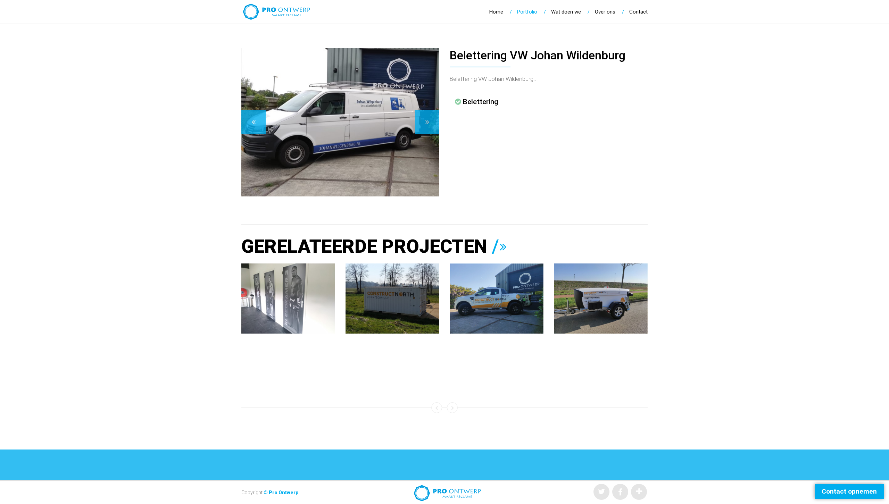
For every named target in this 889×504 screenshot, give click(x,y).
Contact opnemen (849, 491)
